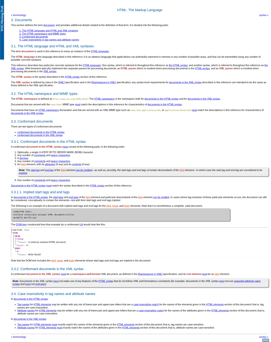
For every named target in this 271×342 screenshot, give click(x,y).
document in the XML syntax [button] (43, 274)
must (77, 104)
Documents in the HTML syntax (28, 185)
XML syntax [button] (23, 82)
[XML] (61, 82)
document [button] (27, 51)
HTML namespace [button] (26, 98)
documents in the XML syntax (185, 82)
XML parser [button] (226, 68)
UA (81, 224)
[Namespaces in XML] (150, 274)
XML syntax (49, 71)
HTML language (100, 51)
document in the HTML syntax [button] (44, 146)
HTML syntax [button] (24, 77)
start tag (35, 170)
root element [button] (193, 274)
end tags (73, 197)
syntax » (263, 15)
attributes (50, 164)
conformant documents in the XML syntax (40, 135)
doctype (23, 158)
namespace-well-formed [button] (86, 274)
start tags (58, 197)
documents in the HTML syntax (161, 98)
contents (76, 164)
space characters (60, 155)
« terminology (18, 15)
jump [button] (265, 340)
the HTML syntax (178, 65)
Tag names (23, 304)
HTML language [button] (25, 56)
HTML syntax (202, 68)
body (127, 206)
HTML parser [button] (128, 68)
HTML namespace (104, 98)
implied (23, 173)
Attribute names (26, 310)
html (23, 164)
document (48, 25)
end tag (49, 170)
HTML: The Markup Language (139, 10)
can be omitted (84, 170)
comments (39, 155)
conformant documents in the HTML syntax (40, 132)
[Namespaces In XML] (103, 82)
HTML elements (42, 304)
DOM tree (21, 224)
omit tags (40, 284)
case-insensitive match (146, 304)
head (115, 206)
